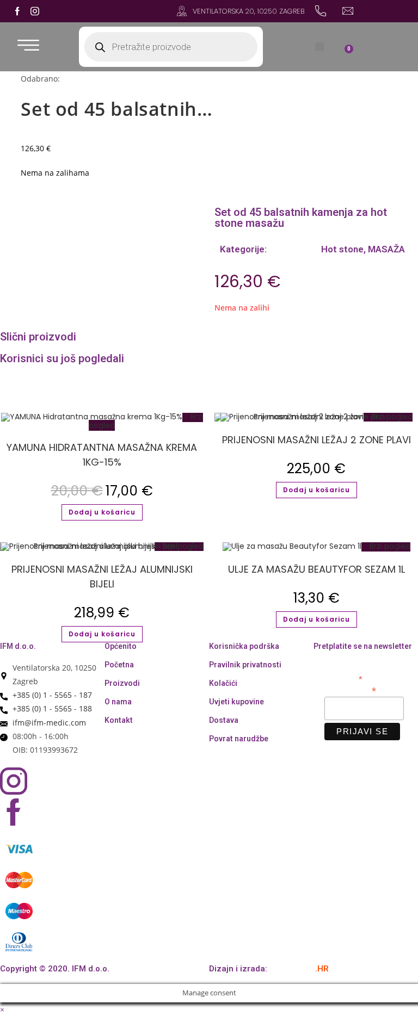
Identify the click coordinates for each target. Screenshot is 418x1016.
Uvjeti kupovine (236, 701)
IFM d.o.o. (18, 646)
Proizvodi (122, 683)
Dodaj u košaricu (102, 512)
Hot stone (341, 249)
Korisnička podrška (244, 646)
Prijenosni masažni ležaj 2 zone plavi (316, 440)
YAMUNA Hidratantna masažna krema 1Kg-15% (102, 455)
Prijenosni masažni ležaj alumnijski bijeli (102, 576)
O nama (118, 701)
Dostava (223, 720)
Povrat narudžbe (238, 738)
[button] (319, 46)
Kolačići (223, 683)
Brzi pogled (388, 546)
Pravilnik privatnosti (245, 664)
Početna (119, 664)
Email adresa (350, 690)
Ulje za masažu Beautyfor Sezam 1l (316, 569)
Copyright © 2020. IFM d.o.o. (54, 969)
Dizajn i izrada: (269, 969)
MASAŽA (386, 249)
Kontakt (118, 720)
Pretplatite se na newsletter (363, 646)
